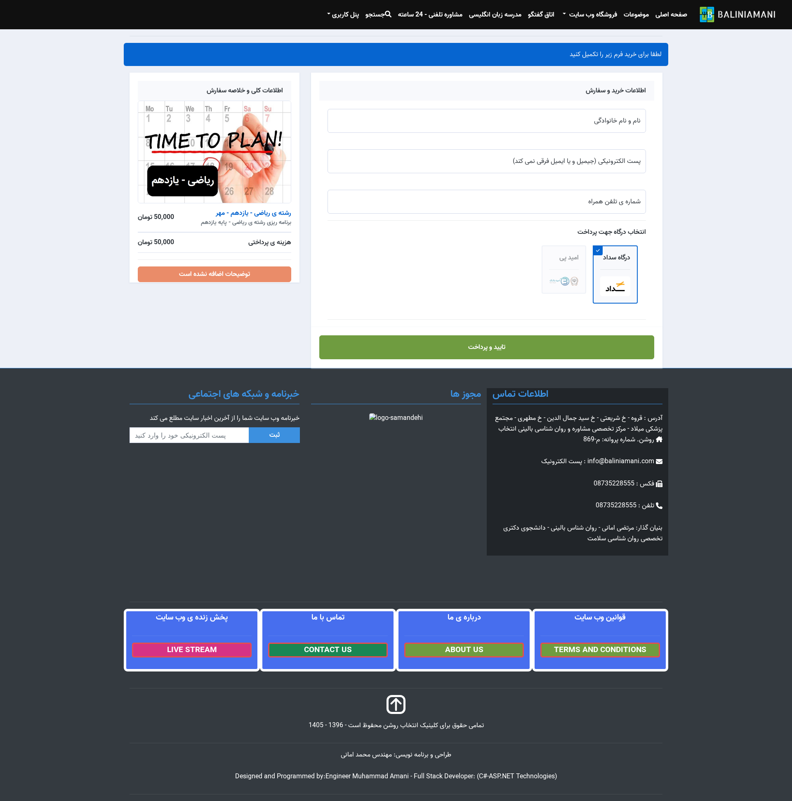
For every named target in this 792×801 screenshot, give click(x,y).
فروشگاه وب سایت (592, 14)
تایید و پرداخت (486, 347)
